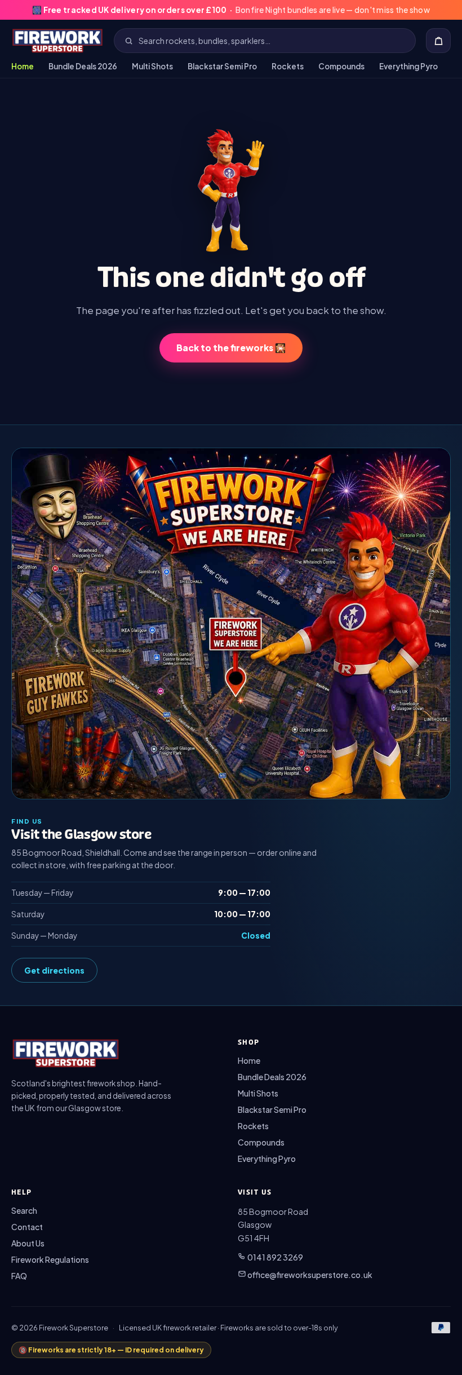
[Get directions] (231, 623)
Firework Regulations (50, 1259)
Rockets (288, 66)
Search (24, 1210)
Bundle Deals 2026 (82, 66)
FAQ (19, 1276)
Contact (27, 1227)
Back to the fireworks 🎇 (231, 347)
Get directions (54, 970)
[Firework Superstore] (57, 41)
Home (22, 66)
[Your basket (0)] (438, 40)
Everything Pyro (408, 66)
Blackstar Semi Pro (222, 66)
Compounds (341, 66)
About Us (28, 1243)
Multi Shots (152, 66)
